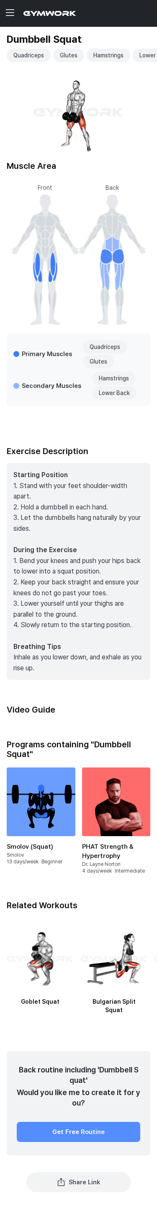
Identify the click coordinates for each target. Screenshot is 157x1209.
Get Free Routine (78, 1132)
